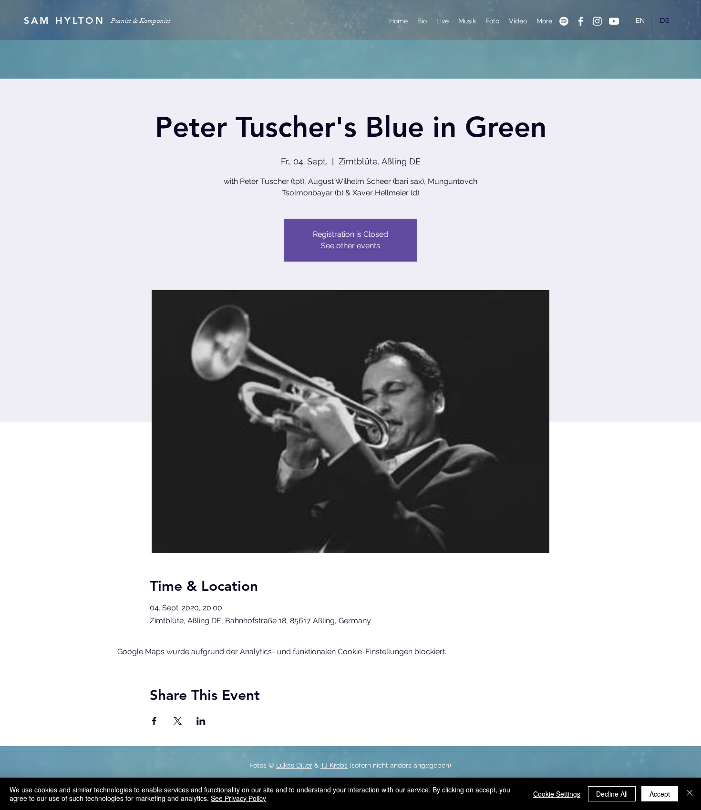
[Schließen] (689, 793)
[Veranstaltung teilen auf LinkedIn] (201, 721)
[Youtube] (614, 21)
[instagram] (597, 21)
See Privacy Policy (238, 798)
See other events (350, 245)
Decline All (612, 794)
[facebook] (581, 21)
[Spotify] (564, 21)
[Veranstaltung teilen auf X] (177, 721)
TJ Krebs (334, 765)
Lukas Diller (294, 765)
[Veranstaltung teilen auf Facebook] (154, 721)
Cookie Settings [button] (556, 794)
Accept (659, 794)
